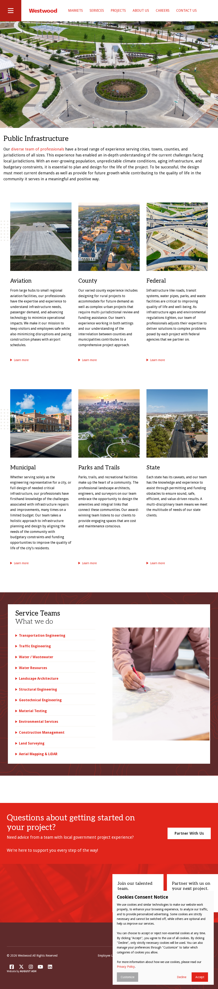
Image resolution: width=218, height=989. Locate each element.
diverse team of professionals (37, 149)
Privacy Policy (126, 966)
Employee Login (108, 955)
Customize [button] (127, 977)
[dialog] (163, 938)
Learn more (21, 360)
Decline (181, 977)
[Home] (43, 10)
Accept (199, 977)
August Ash (28, 971)
